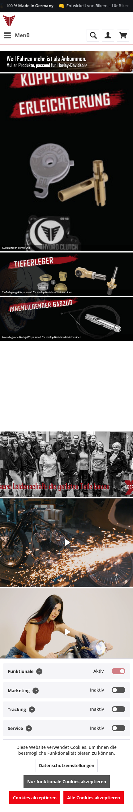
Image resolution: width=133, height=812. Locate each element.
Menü (22, 35)
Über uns (66, 464)
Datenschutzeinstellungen (66, 765)
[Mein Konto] (108, 35)
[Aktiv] (118, 671)
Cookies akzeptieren (35, 798)
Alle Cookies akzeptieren (93, 798)
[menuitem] (16, 35)
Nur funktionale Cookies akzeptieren (66, 781)
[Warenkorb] (123, 35)
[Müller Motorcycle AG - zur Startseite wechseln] (9, 20)
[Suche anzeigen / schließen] (93, 35)
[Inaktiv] (118, 690)
